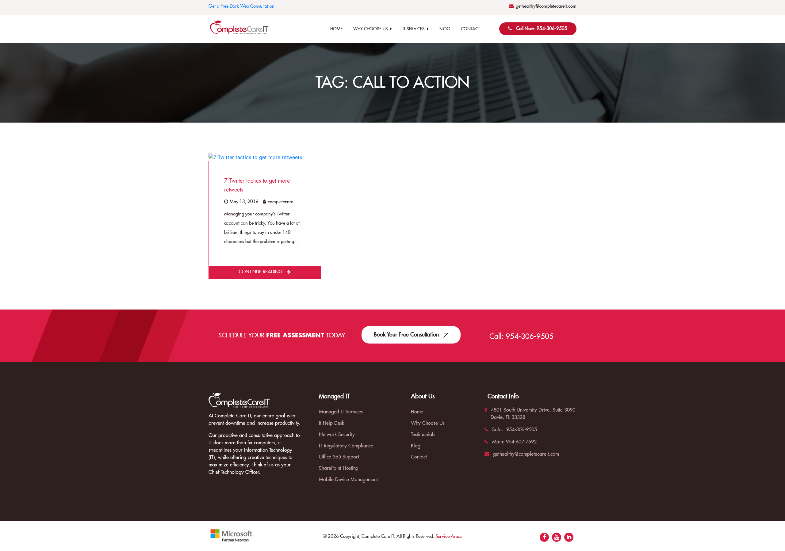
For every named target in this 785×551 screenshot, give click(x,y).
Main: (497, 441)
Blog (444, 29)
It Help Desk (331, 423)
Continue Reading (261, 272)
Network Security (337, 434)
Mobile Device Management (348, 479)
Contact (470, 29)
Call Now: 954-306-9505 (541, 28)
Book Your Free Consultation (407, 334)
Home (336, 29)
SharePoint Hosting (338, 468)
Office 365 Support (339, 456)
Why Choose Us (371, 29)
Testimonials (423, 434)
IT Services (415, 29)
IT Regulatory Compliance (346, 445)
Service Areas (448, 536)
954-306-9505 (529, 336)
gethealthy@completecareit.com (546, 6)
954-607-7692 (520, 441)
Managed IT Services (341, 411)
